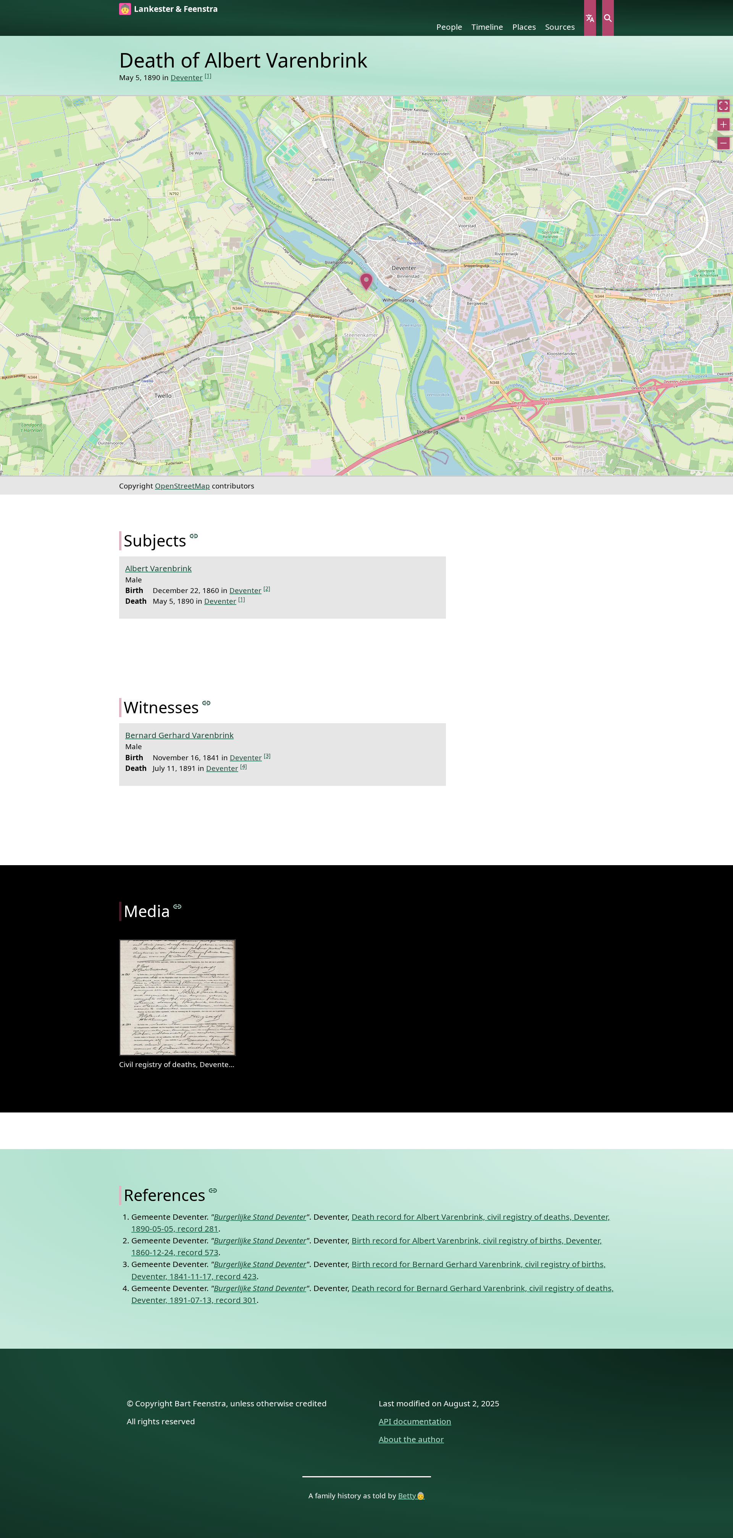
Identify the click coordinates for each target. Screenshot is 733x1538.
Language (590, 18)
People (449, 26)
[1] (208, 75)
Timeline (487, 26)
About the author (411, 1439)
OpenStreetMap (182, 485)
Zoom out (723, 143)
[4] (243, 766)
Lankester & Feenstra (176, 8)
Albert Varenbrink (158, 568)
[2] (266, 588)
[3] (267, 755)
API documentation (415, 1421)
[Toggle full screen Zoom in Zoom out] (366, 286)
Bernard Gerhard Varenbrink (179, 735)
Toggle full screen (723, 106)
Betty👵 (411, 1495)
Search (608, 18)
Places (524, 26)
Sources (560, 26)
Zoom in (723, 124)
